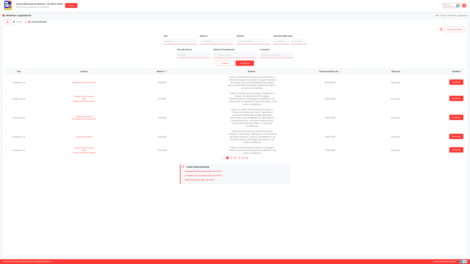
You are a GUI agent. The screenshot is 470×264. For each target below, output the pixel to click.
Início (71, 6)
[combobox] (235, 55)
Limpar (225, 63)
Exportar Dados (454, 29)
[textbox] (235, 55)
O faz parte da (26, 261)
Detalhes (456, 82)
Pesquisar (245, 63)
